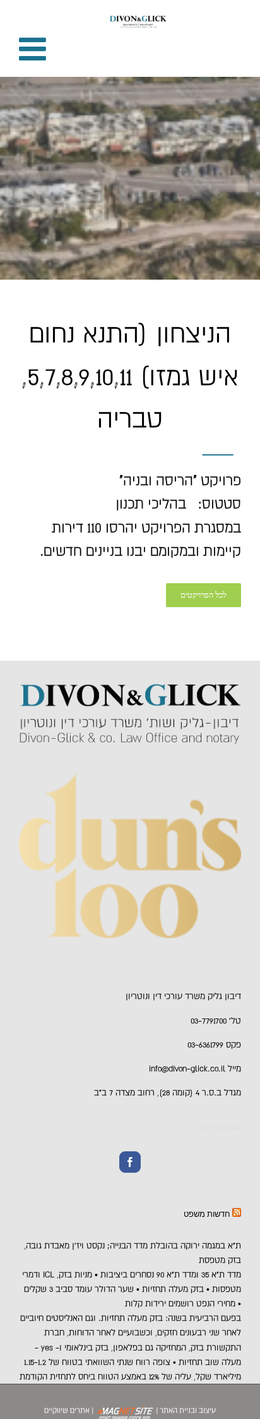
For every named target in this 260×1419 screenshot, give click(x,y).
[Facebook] (130, 1162)
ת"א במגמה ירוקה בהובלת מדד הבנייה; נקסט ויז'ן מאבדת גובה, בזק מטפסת (132, 1253)
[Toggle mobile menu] (34, 48)
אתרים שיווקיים (67, 1410)
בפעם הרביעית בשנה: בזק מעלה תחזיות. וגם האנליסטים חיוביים (130, 1318)
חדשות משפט (207, 1214)
